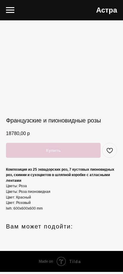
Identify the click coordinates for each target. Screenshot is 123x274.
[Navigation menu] (10, 10)
